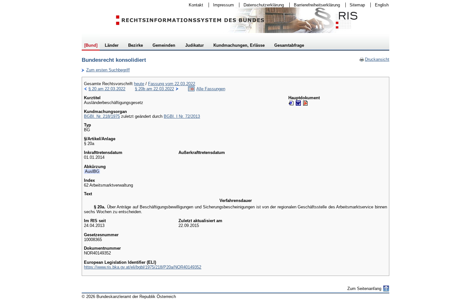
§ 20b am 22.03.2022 (154, 88)
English (382, 5)
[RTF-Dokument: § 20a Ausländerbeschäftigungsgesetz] (298, 103)
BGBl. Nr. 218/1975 (102, 116)
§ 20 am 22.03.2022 (106, 88)
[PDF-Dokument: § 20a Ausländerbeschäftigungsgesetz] (305, 103)
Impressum (221, 5)
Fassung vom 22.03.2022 (171, 83)
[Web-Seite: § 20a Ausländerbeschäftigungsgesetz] (291, 103)
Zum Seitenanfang (364, 288)
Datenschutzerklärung (261, 5)
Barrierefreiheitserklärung (315, 5)
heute (139, 83)
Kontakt (194, 5)
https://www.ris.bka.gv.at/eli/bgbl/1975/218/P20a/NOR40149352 (142, 267)
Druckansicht (374, 59)
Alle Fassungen (210, 88)
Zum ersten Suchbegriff (106, 70)
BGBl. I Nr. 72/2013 (182, 116)
